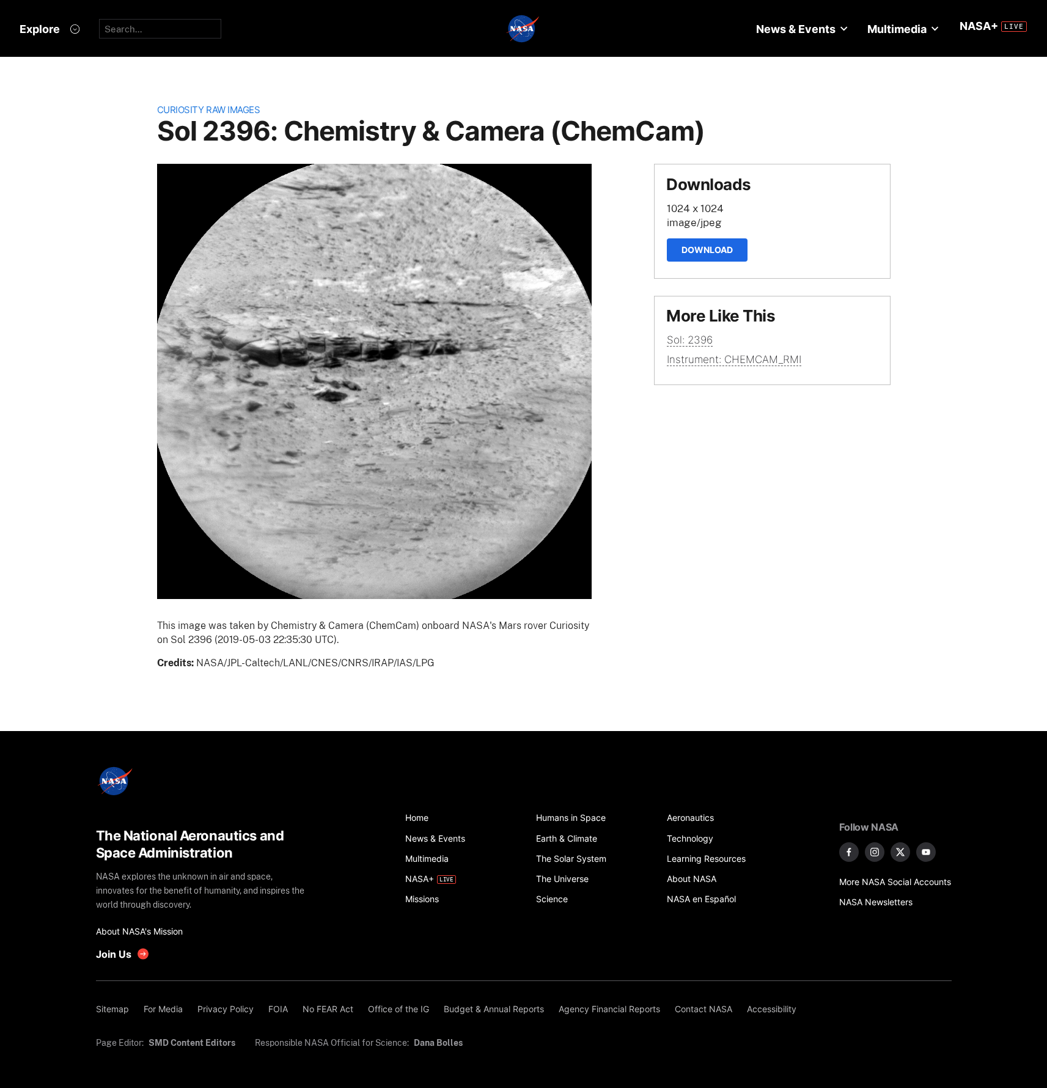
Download (707, 249)
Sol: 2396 (690, 340)
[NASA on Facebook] (849, 852)
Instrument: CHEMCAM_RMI (734, 359)
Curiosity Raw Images (208, 110)
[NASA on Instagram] (874, 852)
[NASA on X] (900, 852)
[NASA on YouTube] (926, 852)
